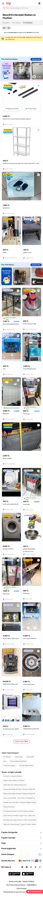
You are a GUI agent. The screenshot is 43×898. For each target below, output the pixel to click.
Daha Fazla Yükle (21, 741)
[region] (22, 71)
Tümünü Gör (36, 59)
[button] (3, 3)
